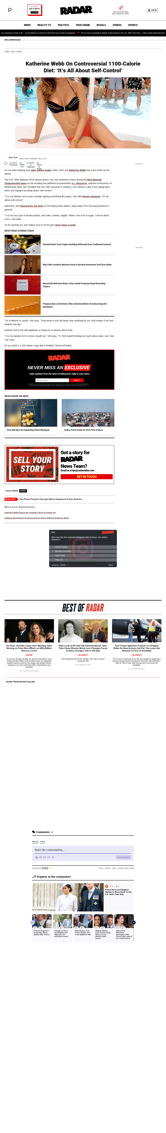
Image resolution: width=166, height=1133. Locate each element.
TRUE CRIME (83, 25)
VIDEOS (117, 25)
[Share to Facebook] (13, 163)
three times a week (65, 225)
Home (7, 51)
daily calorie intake (41, 170)
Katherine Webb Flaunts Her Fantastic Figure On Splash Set (30, 513)
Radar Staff (13, 157)
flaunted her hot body (31, 206)
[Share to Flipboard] (31, 163)
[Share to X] (22, 163)
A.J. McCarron (79, 183)
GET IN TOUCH (87, 477)
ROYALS (101, 25)
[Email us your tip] (34, 15)
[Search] (9, 11)
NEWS (27, 25)
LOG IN (154, 10)
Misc (13, 51)
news (19, 51)
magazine (95, 196)
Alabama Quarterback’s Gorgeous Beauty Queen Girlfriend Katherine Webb (37, 518)
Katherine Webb (77, 170)
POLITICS (63, 25)
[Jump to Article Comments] (6, 163)
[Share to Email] (39, 163)
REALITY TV (44, 25)
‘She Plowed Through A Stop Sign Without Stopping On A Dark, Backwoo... (51, 499)
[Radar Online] (76, 10)
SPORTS (133, 25)
